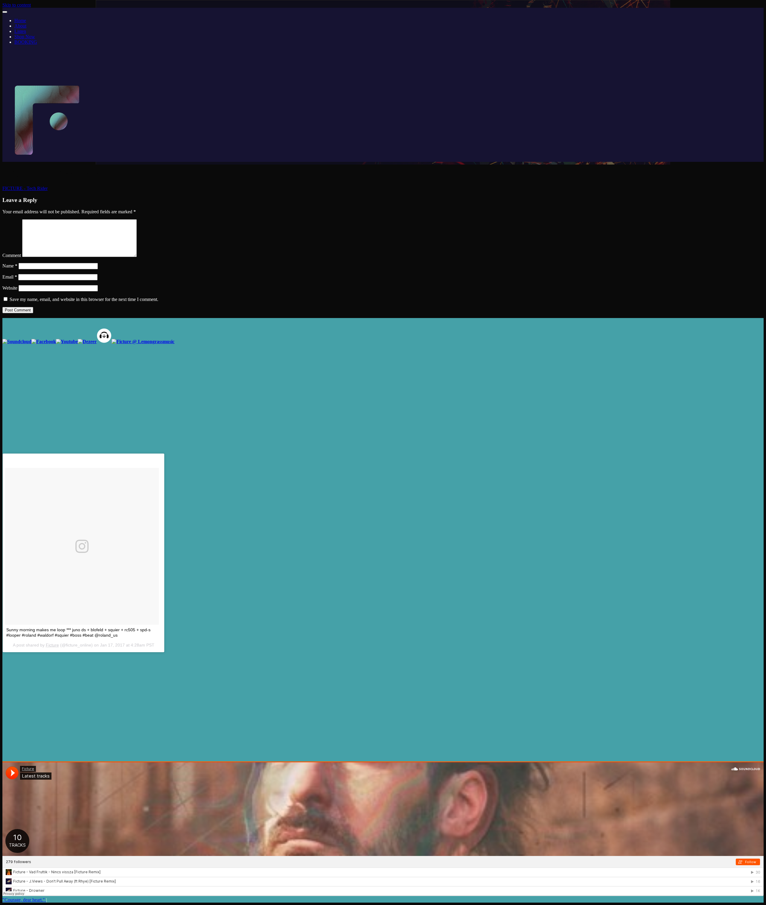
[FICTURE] (47, 159)
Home (20, 20)
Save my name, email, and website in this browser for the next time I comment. (84, 299)
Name (9, 265)
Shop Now (24, 36)
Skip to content (16, 4)
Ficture (52, 645)
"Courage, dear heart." (24, 899)
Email (9, 276)
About (20, 25)
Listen (20, 31)
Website (9, 287)
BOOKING (25, 42)
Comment (11, 255)
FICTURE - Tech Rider (25, 188)
